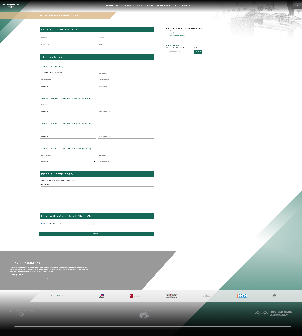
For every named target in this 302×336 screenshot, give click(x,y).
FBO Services (112, 5)
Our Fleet (172, 33)
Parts (139, 5)
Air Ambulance (163, 5)
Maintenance (127, 5)
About (176, 5)
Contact (186, 5)
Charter (149, 5)
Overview (172, 31)
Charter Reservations (177, 35)
